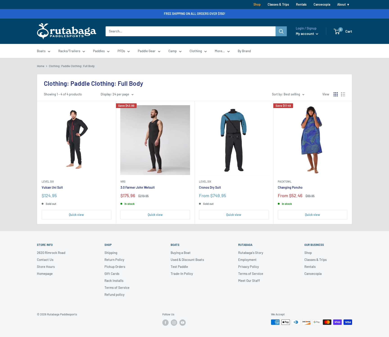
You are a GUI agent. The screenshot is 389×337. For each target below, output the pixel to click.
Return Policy (114, 260)
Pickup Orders (114, 267)
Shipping (110, 253)
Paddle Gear (147, 51)
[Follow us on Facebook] (165, 322)
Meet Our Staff (249, 280)
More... (220, 51)
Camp (172, 51)
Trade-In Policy (182, 273)
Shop (257, 4)
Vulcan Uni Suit (52, 187)
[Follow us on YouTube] (182, 322)
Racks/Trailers (69, 51)
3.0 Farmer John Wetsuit (137, 187)
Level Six (48, 181)
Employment (247, 260)
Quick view (76, 215)
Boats (41, 51)
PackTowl (285, 181)
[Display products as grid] (336, 94)
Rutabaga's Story (250, 253)
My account (305, 33)
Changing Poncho (290, 187)
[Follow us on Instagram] (174, 322)
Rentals (301, 4)
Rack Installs (113, 280)
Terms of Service (116, 287)
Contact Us (45, 260)
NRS (122, 181)
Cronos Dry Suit (210, 187)
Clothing (196, 51)
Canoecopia (322, 4)
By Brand (244, 51)
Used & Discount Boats (187, 260)
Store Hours (46, 267)
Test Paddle (179, 267)
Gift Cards (111, 273)
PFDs (121, 51)
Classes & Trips (278, 4)
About (341, 4)
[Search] (281, 31)
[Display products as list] (343, 94)
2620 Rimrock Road (51, 253)
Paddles (99, 51)
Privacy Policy (248, 267)
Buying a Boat (181, 253)
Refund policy (114, 294)
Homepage (45, 273)
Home (40, 66)
